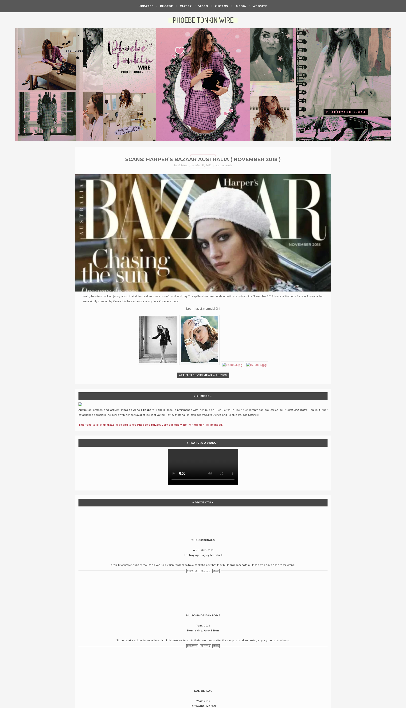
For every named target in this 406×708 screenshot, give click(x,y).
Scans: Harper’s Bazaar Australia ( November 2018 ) (203, 159)
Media (241, 6)
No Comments (224, 165)
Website (260, 6)
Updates (146, 6)
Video (203, 6)
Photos (221, 6)
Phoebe (166, 6)
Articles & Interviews (195, 375)
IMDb (216, 571)
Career (186, 6)
